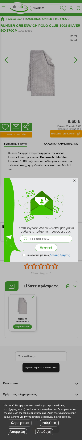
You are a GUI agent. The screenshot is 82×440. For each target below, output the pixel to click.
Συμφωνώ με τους (48, 255)
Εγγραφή (46, 247)
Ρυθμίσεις (49, 423)
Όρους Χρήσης (60, 255)
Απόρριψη (17, 432)
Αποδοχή (44, 432)
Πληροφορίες (20, 423)
